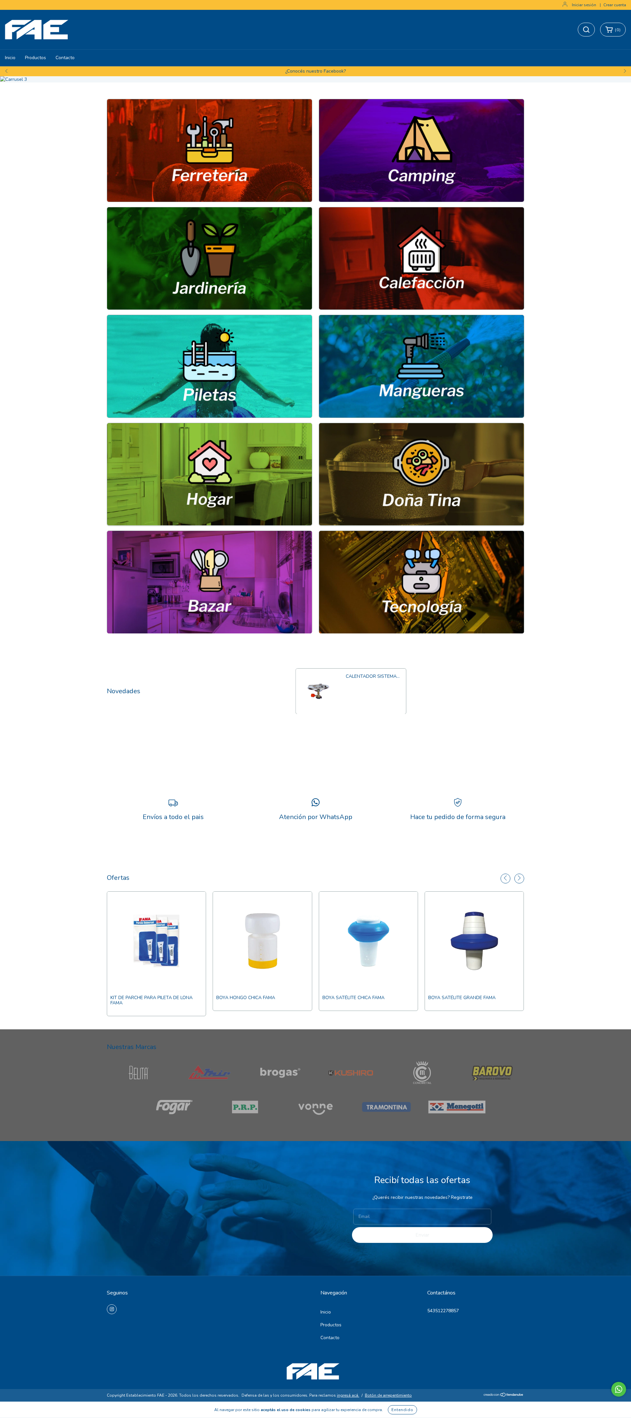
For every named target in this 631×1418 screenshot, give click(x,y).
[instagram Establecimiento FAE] (112, 1309)
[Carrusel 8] (421, 474)
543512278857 (443, 1311)
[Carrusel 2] (421, 150)
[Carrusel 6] (421, 366)
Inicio (10, 58)
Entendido (402, 1409)
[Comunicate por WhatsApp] (618, 1389)
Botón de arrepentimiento (388, 1395)
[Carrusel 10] (421, 582)
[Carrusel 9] (209, 582)
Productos (35, 58)
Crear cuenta (614, 5)
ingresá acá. (348, 1395)
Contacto (65, 58)
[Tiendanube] (503, 1395)
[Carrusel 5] (209, 366)
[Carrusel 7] (209, 474)
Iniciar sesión (584, 5)
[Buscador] (586, 29)
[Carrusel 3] (315, 79)
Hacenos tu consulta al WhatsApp (315, 71)
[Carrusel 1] (209, 150)
